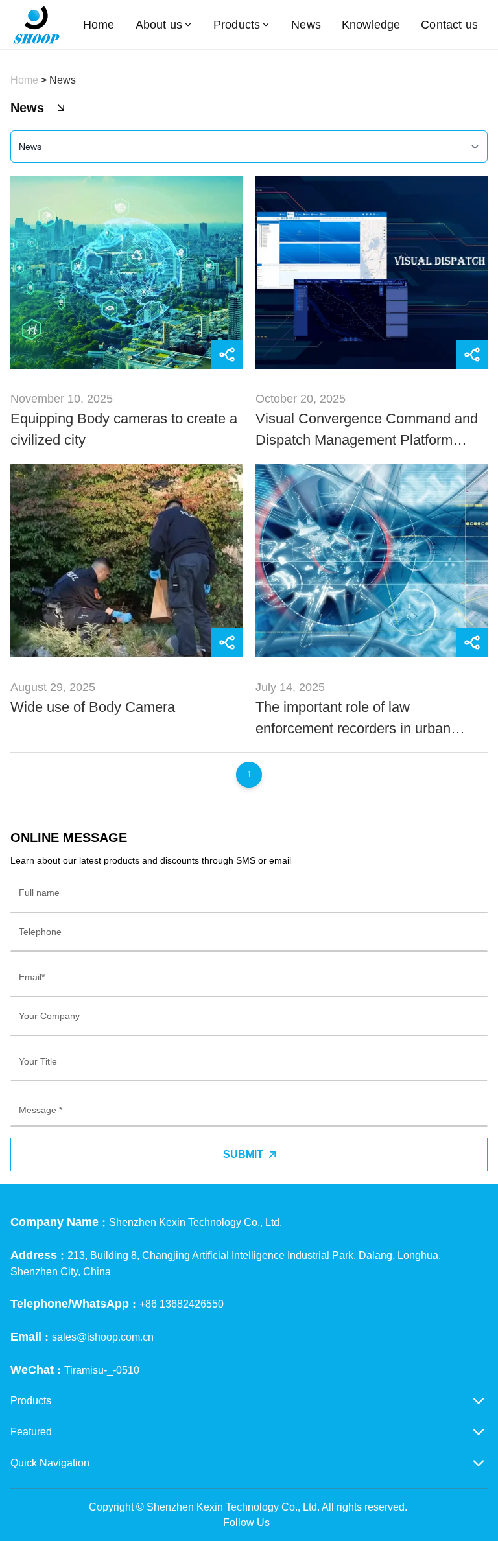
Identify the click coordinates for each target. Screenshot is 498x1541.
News (306, 24)
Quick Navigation (49, 1462)
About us (159, 24)
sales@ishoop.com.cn (103, 1337)
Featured (31, 1431)
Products (236, 24)
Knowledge (371, 24)
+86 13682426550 (181, 1304)
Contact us (449, 24)
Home (99, 24)
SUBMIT (243, 1154)
